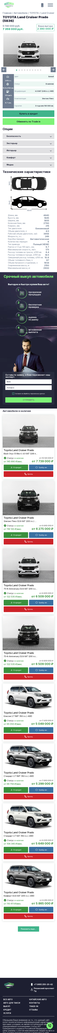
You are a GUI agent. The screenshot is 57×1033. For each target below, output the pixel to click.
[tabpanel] (28, 50)
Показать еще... (28, 929)
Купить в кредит (28, 113)
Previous (3, 69)
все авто (8, 999)
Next (53, 69)
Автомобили (20, 13)
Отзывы (33, 1010)
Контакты (34, 1003)
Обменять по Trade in (28, 121)
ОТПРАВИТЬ (28, 400)
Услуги (7, 1013)
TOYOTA (34, 13)
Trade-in (33, 1006)
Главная (7, 13)
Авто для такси (11, 1003)
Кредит (7, 1010)
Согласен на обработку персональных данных (30, 393)
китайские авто (38, 999)
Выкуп (6, 1006)
